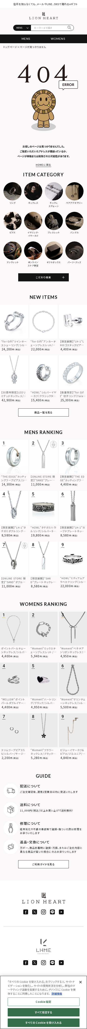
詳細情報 (57, 994)
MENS (26, 38)
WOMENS (58, 38)
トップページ (10, 46)
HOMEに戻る (43, 164)
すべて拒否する (43, 1012)
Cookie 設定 (43, 1002)
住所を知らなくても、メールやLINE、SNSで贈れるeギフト (45, 4)
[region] (43, 1002)
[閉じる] (80, 982)
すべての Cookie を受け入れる (43, 1023)
